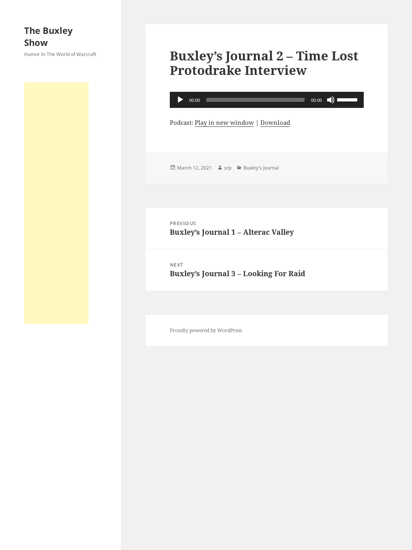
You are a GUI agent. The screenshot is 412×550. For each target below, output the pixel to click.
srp (227, 167)
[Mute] (331, 100)
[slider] (348, 99)
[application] (267, 100)
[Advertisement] (56, 203)
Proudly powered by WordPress (206, 330)
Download (275, 122)
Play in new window (224, 122)
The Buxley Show (48, 36)
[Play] (180, 100)
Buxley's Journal (261, 167)
